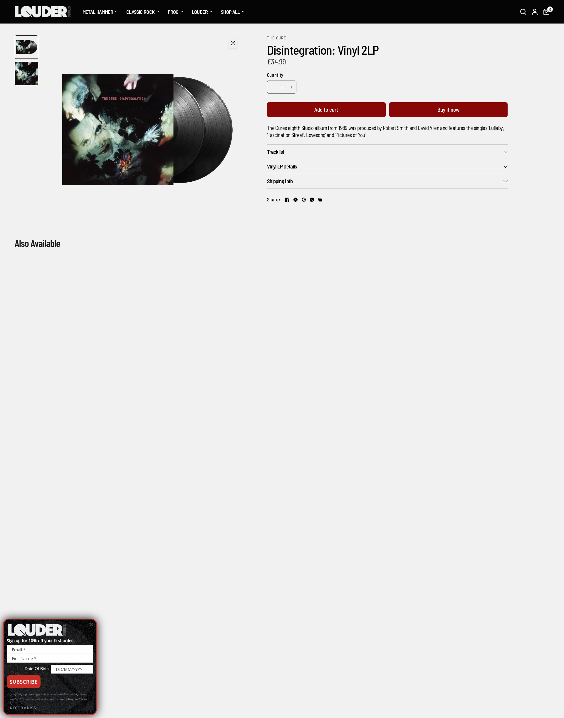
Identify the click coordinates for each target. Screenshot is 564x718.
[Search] (523, 12)
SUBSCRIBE (24, 682)
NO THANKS (23, 708)
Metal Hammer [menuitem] (98, 12)
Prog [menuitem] (173, 12)
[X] (295, 199)
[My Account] (534, 12)
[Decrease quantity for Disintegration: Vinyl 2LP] (272, 87)
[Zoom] (233, 43)
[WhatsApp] (311, 199)
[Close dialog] (91, 624)
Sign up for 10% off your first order (40, 640)
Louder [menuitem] (200, 12)
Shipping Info (280, 181)
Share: (273, 199)
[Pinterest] (303, 199)
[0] (544, 12)
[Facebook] (287, 199)
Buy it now (448, 109)
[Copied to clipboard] (320, 199)
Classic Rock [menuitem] (140, 12)
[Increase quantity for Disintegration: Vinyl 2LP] (291, 87)
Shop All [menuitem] (230, 12)
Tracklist (275, 151)
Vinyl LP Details (282, 166)
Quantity (275, 75)
